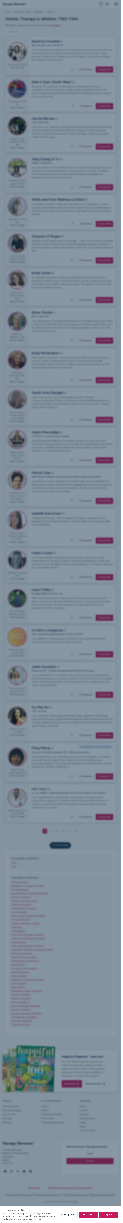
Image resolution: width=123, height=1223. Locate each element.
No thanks (88, 1214)
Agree (109, 1214)
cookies (13, 1213)
